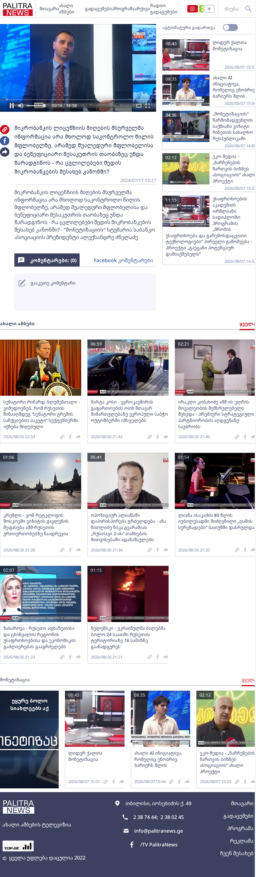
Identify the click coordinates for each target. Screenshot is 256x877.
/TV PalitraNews (159, 844)
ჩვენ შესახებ (237, 853)
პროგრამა (123, 9)
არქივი (142, 9)
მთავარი (49, 9)
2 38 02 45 (172, 817)
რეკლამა (242, 840)
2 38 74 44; (145, 817)
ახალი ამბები (66, 8)
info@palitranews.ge (158, 830)
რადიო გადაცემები (163, 8)
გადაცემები (98, 9)
